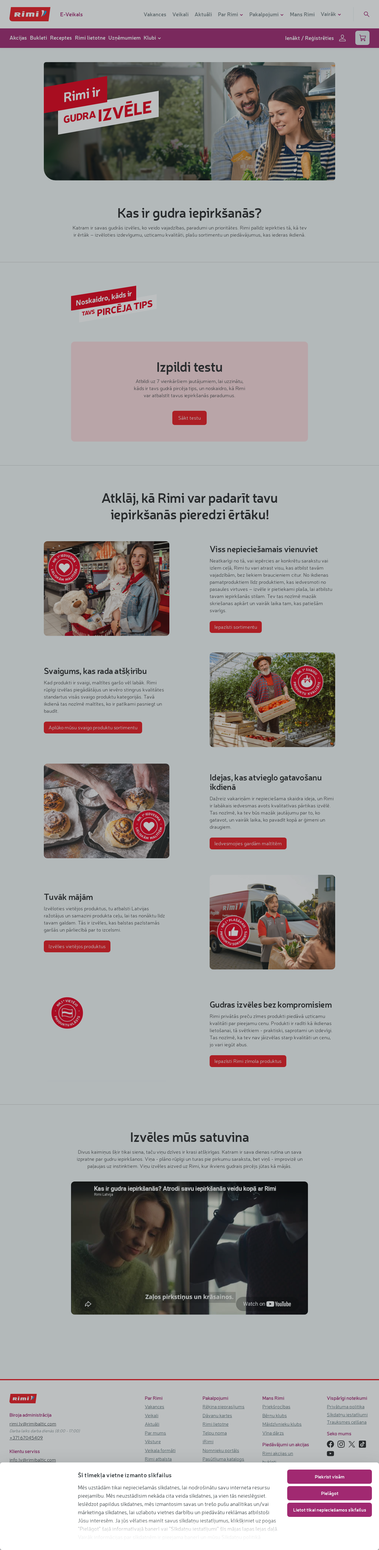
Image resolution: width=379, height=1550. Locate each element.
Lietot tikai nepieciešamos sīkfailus (329, 1510)
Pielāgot (329, 1493)
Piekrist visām (329, 1476)
